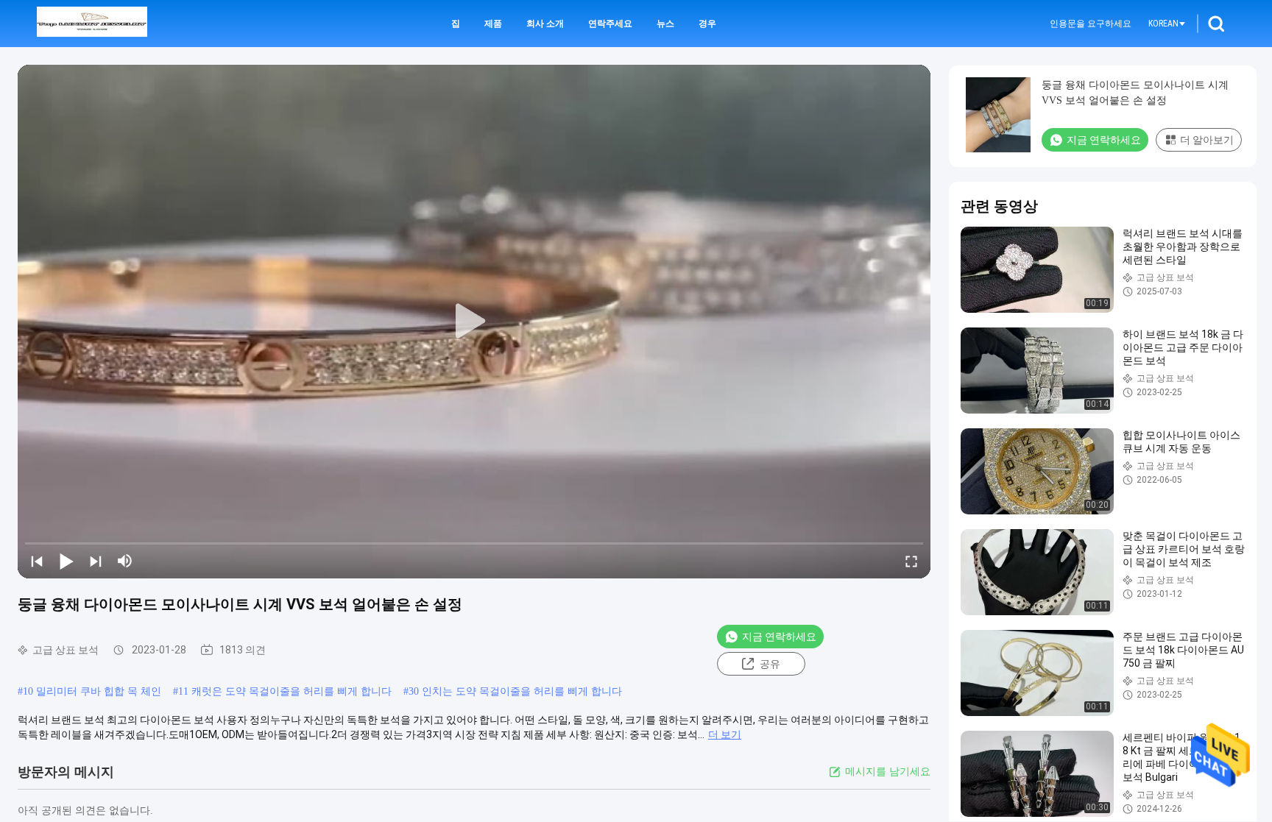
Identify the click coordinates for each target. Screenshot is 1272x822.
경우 (707, 23)
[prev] (37, 561)
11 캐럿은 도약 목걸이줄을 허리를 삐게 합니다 (285, 691)
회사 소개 (545, 23)
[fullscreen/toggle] (911, 561)
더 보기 (724, 734)
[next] (95, 561)
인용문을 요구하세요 (1090, 23)
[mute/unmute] (125, 561)
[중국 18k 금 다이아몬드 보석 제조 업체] (92, 23)
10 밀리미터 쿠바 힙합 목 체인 (92, 691)
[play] (474, 321)
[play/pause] (66, 561)
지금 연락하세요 (779, 636)
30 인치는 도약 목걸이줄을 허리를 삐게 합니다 (515, 691)
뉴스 (665, 23)
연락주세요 (610, 23)
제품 (493, 23)
